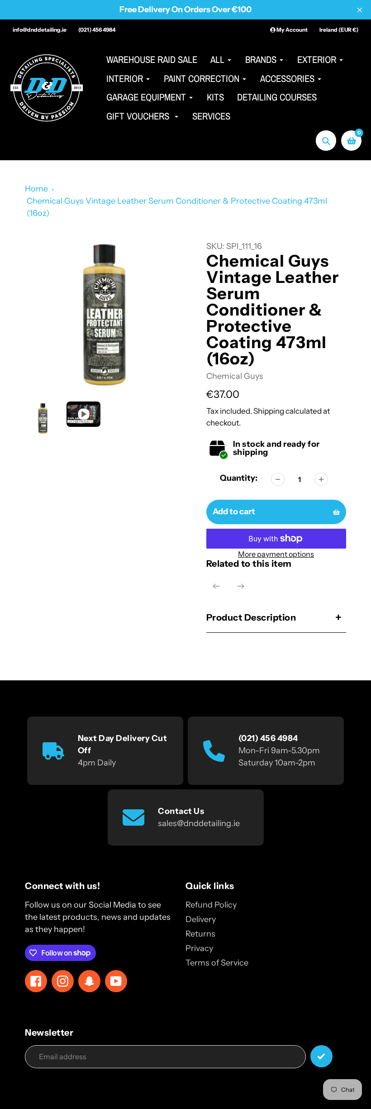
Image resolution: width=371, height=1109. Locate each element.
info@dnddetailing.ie (40, 29)
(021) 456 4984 (96, 29)
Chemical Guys (234, 376)
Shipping (268, 411)
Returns (200, 934)
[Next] (241, 586)
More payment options (276, 554)
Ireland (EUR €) (338, 29)
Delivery (201, 919)
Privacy (199, 948)
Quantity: (238, 478)
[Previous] (216, 586)
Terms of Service (217, 963)
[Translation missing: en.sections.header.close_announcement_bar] (359, 9)
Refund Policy (211, 905)
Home (36, 189)
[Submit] (321, 1056)
